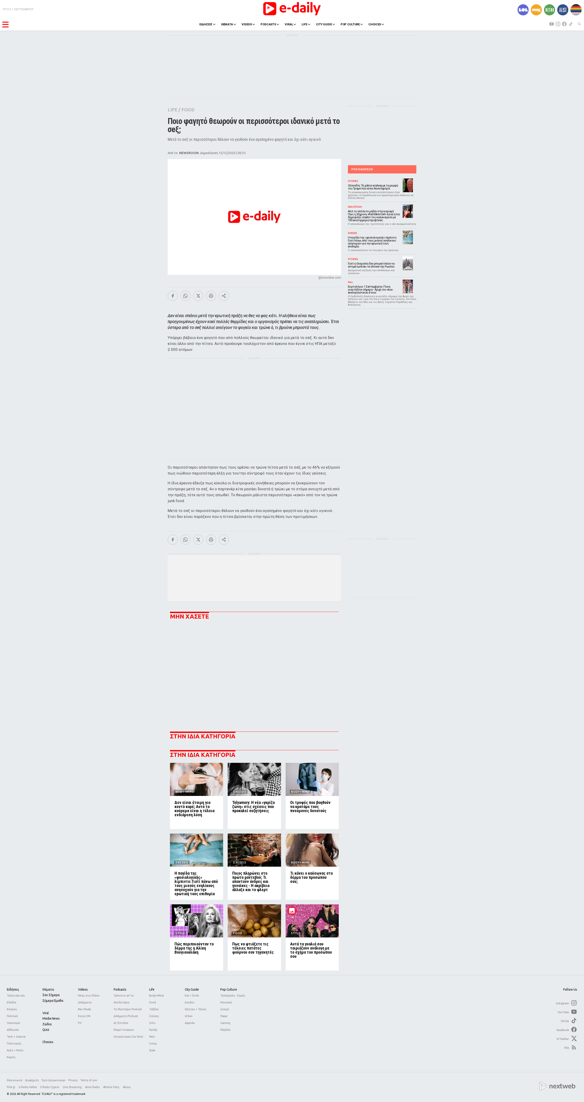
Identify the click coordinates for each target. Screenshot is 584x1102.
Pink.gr (11, 1087)
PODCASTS (268, 24)
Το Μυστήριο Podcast (128, 1009)
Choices (47, 1042)
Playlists (225, 1029)
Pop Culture (228, 989)
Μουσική (226, 1002)
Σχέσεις (154, 1016)
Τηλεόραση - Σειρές (232, 995)
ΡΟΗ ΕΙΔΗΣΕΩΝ (362, 169)
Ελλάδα (11, 1002)
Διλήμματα (84, 1002)
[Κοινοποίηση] (224, 296)
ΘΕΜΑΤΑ (227, 24)
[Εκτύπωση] (211, 296)
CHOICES (374, 24)
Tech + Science (16, 1036)
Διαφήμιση (32, 1080)
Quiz (45, 1029)
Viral (45, 1013)
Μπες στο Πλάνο (88, 995)
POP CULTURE (350, 24)
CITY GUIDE (324, 24)
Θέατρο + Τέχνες (195, 1009)
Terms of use (88, 1080)
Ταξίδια (154, 1009)
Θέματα (48, 989)
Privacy (73, 1080)
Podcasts (120, 989)
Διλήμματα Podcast (126, 1016)
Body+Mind (156, 995)
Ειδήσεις (13, 989)
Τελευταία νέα (16, 995)
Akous (127, 1087)
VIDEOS (247, 24)
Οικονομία (13, 1022)
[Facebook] (173, 296)
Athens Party (111, 1087)
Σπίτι (152, 1022)
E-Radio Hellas (28, 1087)
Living (152, 1043)
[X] (198, 296)
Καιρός (11, 1057)
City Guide (192, 989)
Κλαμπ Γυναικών (124, 1029)
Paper (224, 1016)
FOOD (187, 109)
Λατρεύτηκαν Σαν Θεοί (128, 1036)
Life (151, 989)
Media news (51, 1018)
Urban (189, 1016)
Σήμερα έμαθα (52, 1000)
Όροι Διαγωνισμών (54, 1080)
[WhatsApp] (185, 296)
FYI (80, 1022)
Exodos (189, 1002)
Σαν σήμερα (51, 995)
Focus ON (84, 1016)
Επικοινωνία (14, 1080)
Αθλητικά (13, 1029)
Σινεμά (224, 1009)
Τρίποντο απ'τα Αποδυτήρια (123, 999)
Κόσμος (12, 1009)
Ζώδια (47, 1024)
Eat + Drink (192, 995)
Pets (152, 1036)
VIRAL (289, 24)
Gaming (225, 1022)
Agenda (190, 1022)
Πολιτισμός (14, 1043)
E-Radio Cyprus (50, 1087)
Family (153, 1029)
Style (152, 1050)
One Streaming (72, 1087)
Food (152, 1002)
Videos (83, 989)
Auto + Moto (15, 1050)
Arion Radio (92, 1087)
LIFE (304, 24)
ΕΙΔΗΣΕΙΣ (205, 24)
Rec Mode (84, 1009)
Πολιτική (12, 1016)
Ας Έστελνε (121, 1022)
